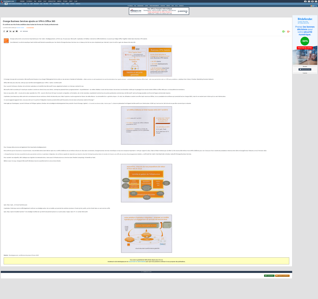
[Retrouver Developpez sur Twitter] (313, 6)
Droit (70, 1)
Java (41, 3)
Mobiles (72, 3)
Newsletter (51, 1)
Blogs (39, 1)
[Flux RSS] (311, 6)
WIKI (173, 5)
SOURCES (162, 5)
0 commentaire (30, 27)
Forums (22, 1)
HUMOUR (181, 5)
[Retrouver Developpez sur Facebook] (314, 6)
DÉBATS (168, 5)
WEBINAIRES (140, 5)
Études (65, 1)
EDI (50, 3)
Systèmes (78, 3)
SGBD (63, 3)
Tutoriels (29, 1)
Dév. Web (46, 3)
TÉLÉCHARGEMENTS (154, 5)
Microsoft (36, 3)
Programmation (56, 3)
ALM (31, 3)
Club (75, 1)
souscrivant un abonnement (137, 261)
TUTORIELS (130, 5)
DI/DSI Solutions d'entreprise (15, 3)
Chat (44, 1)
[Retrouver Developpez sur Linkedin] (316, 6)
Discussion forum (305, 69)
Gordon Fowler (20, 27)
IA (28, 3)
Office (67, 3)
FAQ (35, 1)
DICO (176, 5)
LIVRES (146, 5)
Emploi (59, 1)
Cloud (24, 3)
